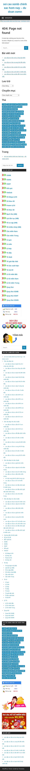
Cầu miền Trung (12, 236)
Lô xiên (9, 244)
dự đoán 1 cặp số (17, 106)
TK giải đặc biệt (12, 261)
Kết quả (9, 188)
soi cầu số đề (6, 130)
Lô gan (9, 240)
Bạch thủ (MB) (11, 214)
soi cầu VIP (14, 130)
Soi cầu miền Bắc (7, 128)
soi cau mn (5, 118)
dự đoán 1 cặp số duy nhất (9, 109)
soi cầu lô (14, 125)
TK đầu (9, 253)
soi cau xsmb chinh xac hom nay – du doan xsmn (15, 7)
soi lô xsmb (21, 142)
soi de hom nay (14, 135)
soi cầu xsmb (6, 132)
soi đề (24, 144)
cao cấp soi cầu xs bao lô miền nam (15, 501)
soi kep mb (22, 135)
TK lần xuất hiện (12, 266)
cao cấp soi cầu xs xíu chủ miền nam (15, 523)
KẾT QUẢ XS (7, 539)
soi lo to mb (21, 137)
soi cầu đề (5, 135)
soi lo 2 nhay (6, 137)
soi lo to (13, 137)
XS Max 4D (10, 201)
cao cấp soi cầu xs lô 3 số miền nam (15, 521)
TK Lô (5, 579)
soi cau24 (5, 116)
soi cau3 (12, 113)
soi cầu (22, 121)
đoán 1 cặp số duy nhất (17, 147)
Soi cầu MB (22, 125)
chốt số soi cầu (12, 104)
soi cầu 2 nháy (6, 123)
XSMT (8, 184)
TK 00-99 (9, 270)
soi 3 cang (5, 113)
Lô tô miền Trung (12, 283)
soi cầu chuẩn (16, 123)
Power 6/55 (10, 205)
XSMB (8, 175)
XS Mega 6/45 (11, 197)
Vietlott (9, 193)
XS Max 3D (10, 210)
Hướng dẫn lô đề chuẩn (10, 535)
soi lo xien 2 (5, 142)
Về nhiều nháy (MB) (13, 227)
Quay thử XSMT (12, 296)
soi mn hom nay (16, 144)
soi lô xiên (14, 142)
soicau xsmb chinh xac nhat (10, 121)
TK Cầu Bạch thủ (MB (11, 565)
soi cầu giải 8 (6, 125)
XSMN (8, 180)
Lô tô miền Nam (12, 279)
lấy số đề (20, 111)
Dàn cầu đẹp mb (8, 361)
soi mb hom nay (6, 144)
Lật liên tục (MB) (12, 218)
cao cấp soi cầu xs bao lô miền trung (15, 472)
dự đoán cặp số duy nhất (9, 111)
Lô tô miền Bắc (12, 274)
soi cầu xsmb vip (15, 132)
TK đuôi (9, 257)
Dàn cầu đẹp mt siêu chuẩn (11, 460)
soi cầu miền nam (18, 128)
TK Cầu (6, 563)
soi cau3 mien (19, 113)
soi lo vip (16, 139)
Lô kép (9, 248)
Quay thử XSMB (12, 291)
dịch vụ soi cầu (6, 106)
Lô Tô (5, 600)
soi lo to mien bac (7, 139)
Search (20, 165)
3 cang (4, 104)
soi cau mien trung (14, 116)
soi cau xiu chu (14, 118)
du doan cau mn (22, 104)
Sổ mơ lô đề (7, 537)
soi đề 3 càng (6, 147)
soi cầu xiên (22, 130)
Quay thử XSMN (12, 300)
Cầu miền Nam (12, 231)
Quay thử (10, 287)
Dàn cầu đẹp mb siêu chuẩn (12, 421)
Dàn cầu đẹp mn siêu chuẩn (12, 499)
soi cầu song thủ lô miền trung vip (14, 478)
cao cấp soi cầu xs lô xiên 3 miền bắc (15, 72)
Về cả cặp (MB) (11, 223)
